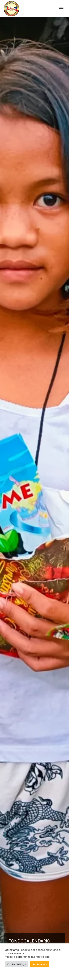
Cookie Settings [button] (16, 964)
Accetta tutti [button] (39, 964)
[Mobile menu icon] (61, 8)
